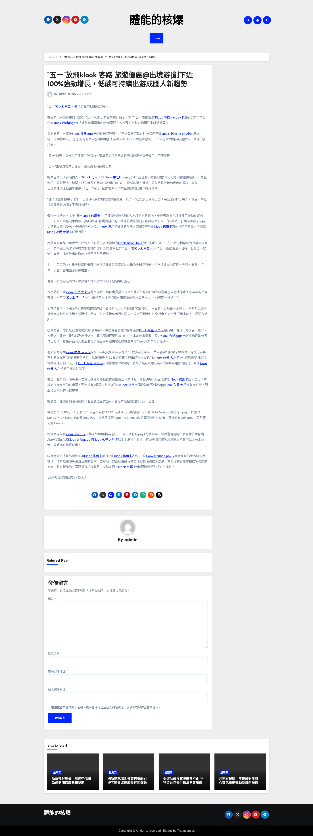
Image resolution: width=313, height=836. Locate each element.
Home (156, 38)
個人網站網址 (56, 689)
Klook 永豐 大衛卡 (68, 106)
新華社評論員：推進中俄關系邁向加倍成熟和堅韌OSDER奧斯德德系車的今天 (72, 782)
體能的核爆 (156, 21)
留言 (52, 599)
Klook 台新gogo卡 (65, 123)
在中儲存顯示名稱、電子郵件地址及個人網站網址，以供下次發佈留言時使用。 (106, 707)
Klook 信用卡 (92, 177)
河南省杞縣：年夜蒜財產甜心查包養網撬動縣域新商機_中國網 (239, 782)
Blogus (167, 830)
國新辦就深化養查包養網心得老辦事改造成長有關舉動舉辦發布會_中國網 (127, 782)
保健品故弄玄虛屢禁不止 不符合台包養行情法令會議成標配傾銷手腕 (183, 782)
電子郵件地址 (57, 671)
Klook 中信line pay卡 (169, 117)
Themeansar (185, 830)
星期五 (57, 772)
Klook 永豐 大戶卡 (147, 248)
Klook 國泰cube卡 (84, 134)
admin (62, 94)
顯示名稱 (55, 653)
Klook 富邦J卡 (75, 434)
